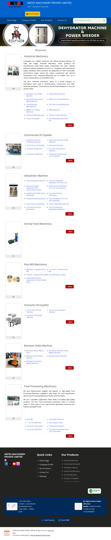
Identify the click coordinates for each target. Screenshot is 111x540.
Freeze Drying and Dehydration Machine (56, 208)
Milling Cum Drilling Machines (33, 111)
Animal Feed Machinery (38, 223)
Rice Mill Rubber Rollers (57, 275)
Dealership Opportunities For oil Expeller (58, 155)
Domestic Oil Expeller (36, 305)
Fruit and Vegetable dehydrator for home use (58, 182)
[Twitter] (10, 465)
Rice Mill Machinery (35, 264)
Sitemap (43, 476)
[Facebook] (6, 465)
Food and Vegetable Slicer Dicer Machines (59, 430)
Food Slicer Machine (34, 429)
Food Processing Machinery (40, 386)
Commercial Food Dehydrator (55, 194)
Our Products (46, 20)
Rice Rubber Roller (56, 423)
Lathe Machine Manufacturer (31, 106)
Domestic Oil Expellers (35, 426)
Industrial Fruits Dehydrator (36, 199)
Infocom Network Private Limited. (40, 535)
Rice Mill (30, 419)
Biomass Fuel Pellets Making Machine (34, 362)
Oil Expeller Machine (56, 419)
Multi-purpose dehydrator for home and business (58, 187)
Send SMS (65, 520)
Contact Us (62, 20)
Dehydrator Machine (36, 175)
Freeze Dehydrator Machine (59, 204)
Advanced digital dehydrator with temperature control (33, 188)
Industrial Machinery (36, 56)
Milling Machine (54, 110)
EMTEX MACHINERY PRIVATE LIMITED (49, 4)
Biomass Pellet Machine (38, 345)
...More (69, 125)
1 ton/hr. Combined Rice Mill (36, 275)
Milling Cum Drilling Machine (59, 99)
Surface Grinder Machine (58, 115)
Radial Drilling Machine (57, 94)
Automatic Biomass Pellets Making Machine (58, 352)
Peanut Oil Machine (56, 145)
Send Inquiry (33, 14)
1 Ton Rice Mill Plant (34, 423)
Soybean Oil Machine (34, 149)
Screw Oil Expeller (32, 119)
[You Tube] (14, 465)
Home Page (12, 20)
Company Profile (29, 20)
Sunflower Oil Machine (35, 154)
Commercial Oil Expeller (38, 135)
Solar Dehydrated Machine (36, 181)
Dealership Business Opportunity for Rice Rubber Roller (36, 280)
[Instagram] (18, 465)
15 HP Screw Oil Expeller (36, 145)
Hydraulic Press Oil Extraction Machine (34, 141)
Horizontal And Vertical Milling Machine (34, 100)
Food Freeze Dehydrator (35, 204)
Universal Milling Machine (35, 115)
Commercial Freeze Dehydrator (33, 208)
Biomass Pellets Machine (58, 356)
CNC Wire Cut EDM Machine (59, 105)
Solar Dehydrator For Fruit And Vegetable (58, 200)
